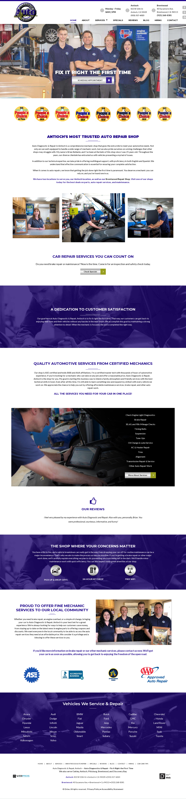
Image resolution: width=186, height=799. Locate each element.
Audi (53, 714)
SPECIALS (118, 20)
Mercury (133, 727)
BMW (80, 714)
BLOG (146, 20)
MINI (159, 727)
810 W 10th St (137, 9)
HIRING (158, 20)
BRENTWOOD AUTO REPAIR (75, 764)
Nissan (53, 731)
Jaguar (79, 722)
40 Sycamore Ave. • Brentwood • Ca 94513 (85, 782)
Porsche (132, 731)
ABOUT (86, 20)
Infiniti (53, 722)
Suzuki (132, 735)
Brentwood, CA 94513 (167, 12)
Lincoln (53, 727)
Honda (159, 718)
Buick (106, 714)
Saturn (26, 735)
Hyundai (26, 722)
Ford (106, 718)
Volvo (53, 740)
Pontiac (106, 731)
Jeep (106, 722)
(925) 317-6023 (137, 15)
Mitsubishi (26, 731)
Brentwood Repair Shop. (118, 179)
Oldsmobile (80, 731)
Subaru (106, 735)
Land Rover (159, 722)
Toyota (159, 735)
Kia (133, 722)
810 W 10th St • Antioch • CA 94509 (85, 777)
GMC (133, 718)
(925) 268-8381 (164, 15)
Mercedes (106, 727)
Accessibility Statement (112, 789)
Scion (53, 735)
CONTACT (172, 20)
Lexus (27, 727)
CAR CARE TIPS (142, 764)
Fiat (80, 718)
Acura (26, 714)
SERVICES (100, 20)
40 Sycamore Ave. (165, 8)
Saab (159, 731)
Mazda (79, 727)
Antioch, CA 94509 (139, 12)
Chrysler (26, 718)
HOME (73, 20)
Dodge (53, 718)
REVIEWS (133, 20)
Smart (80, 735)
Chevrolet (159, 714)
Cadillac (133, 714)
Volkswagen (26, 740)
